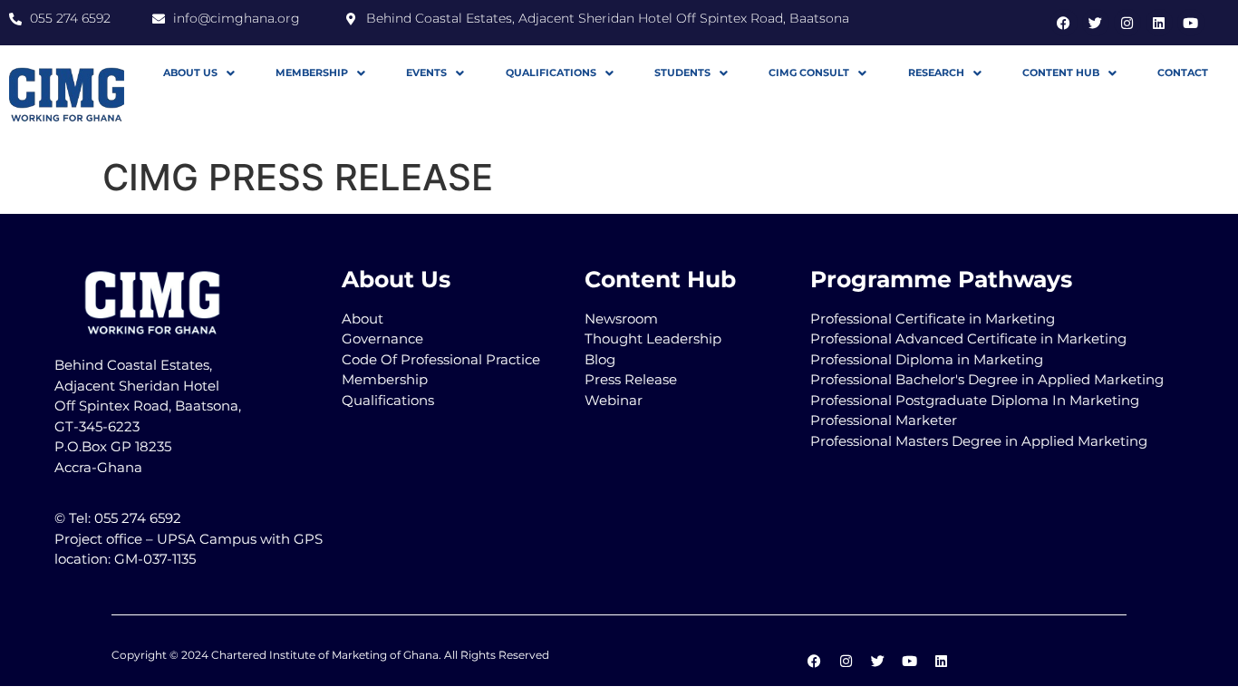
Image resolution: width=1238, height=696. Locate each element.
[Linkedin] (1159, 22)
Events (426, 72)
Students (682, 72)
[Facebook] (1064, 22)
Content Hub (1060, 72)
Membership (312, 72)
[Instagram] (1127, 22)
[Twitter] (1095, 22)
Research (936, 72)
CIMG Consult (809, 72)
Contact (1182, 72)
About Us (190, 72)
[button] (198, 73)
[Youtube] (1190, 22)
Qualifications (551, 72)
